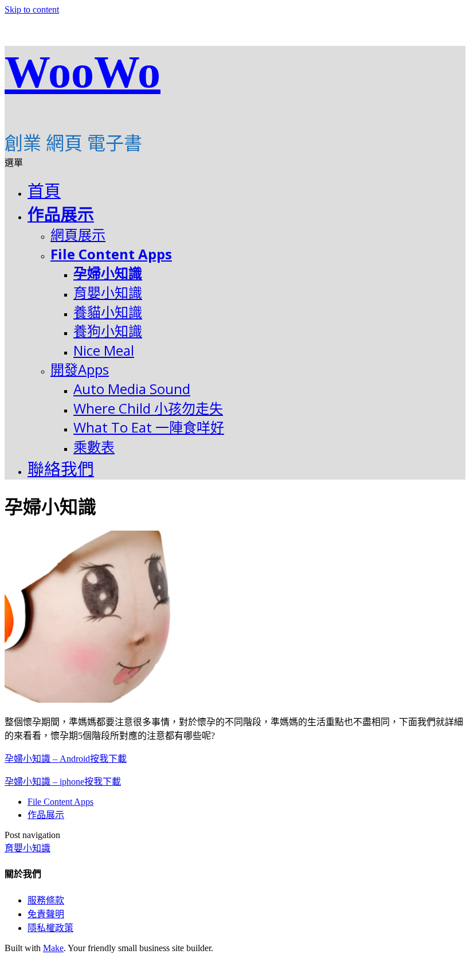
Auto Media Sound (131, 388)
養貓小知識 (107, 311)
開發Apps (79, 369)
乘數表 (94, 446)
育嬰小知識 (107, 292)
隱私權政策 (50, 928)
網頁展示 (77, 234)
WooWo (82, 71)
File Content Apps (111, 253)
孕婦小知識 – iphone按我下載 (63, 781)
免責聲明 (46, 914)
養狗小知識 (107, 330)
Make (53, 948)
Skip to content (32, 9)
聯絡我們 (61, 469)
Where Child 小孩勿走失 (148, 408)
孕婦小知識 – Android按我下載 (66, 759)
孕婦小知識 (107, 272)
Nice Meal (103, 350)
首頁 (44, 191)
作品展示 (61, 214)
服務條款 (46, 900)
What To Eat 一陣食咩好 (148, 427)
